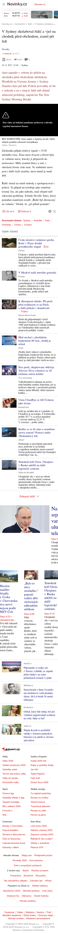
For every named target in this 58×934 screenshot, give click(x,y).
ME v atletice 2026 (11, 806)
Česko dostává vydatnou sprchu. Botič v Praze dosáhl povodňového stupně (36, 243)
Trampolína (15, 875)
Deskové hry (13, 896)
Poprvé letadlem (10, 830)
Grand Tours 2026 (39, 782)
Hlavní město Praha (27, 315)
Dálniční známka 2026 (41, 830)
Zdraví (21, 440)
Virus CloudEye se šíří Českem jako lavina (36, 401)
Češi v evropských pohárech (28, 865)
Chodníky (6, 224)
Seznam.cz (39, 4)
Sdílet (19, 59)
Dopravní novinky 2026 (42, 834)
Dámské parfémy (31, 891)
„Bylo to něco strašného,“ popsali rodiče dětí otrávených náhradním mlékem (31, 596)
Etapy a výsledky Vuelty (42, 765)
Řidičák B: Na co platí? (42, 839)
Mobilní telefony (40, 885)
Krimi (20, 348)
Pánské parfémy (28, 901)
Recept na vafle (38, 810)
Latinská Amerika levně (13, 843)
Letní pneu (47, 891)
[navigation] (3, 4)
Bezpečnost (23, 407)
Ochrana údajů (45, 915)
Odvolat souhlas (16, 918)
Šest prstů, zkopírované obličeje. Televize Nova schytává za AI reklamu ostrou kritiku (36, 370)
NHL (4, 815)
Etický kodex (30, 915)
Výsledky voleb (9, 769)
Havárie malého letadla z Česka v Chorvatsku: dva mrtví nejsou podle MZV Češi (9, 599)
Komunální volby (10, 782)
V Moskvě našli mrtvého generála (37, 272)
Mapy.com (27, 855)
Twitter (20, 912)
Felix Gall (35, 778)
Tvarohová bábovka (40, 806)
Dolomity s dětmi (10, 847)
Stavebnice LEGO (11, 891)
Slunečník (28, 875)
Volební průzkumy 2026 (14, 765)
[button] (9, 243)
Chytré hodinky (41, 896)
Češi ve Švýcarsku (11, 839)
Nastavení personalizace (38, 918)
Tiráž (48, 912)
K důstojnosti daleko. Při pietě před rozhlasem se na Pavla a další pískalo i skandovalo (35, 304)
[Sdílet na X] (54, 211)
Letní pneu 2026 (39, 826)
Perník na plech (38, 815)
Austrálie (38, 220)
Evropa (21, 276)
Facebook (9, 912)
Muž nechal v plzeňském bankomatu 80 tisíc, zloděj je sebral (34, 340)
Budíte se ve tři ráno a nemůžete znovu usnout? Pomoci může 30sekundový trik (36, 432)
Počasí (21, 251)
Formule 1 (7, 810)
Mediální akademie (12, 915)
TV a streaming (25, 378)
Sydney (26, 220)
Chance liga (8, 793)
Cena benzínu (36, 860)
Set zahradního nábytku (15, 880)
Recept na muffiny (39, 797)
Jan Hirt (34, 769)
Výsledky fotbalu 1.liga (13, 797)
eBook (8, 59)
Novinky (5, 49)
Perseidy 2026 (20, 860)
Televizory (26, 896)
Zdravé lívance (38, 802)
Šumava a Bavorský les (13, 834)
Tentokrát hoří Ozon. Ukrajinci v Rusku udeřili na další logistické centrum (35, 465)
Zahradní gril (36, 880)
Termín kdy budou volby (14, 773)
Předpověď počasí (43, 855)
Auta (47, 220)
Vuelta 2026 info (38, 761)
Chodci (17, 224)
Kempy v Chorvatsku (12, 826)
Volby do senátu (10, 778)
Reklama (30, 912)
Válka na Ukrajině (26, 473)
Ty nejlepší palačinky (41, 793)
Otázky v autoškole (40, 843)
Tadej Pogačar (38, 773)
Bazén (26, 870)
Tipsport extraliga (10, 802)
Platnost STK (37, 847)
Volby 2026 (7, 761)
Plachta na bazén (39, 870)
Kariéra (40, 912)
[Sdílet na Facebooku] (50, 211)
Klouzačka (41, 875)
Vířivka (48, 880)
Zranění (28, 224)
